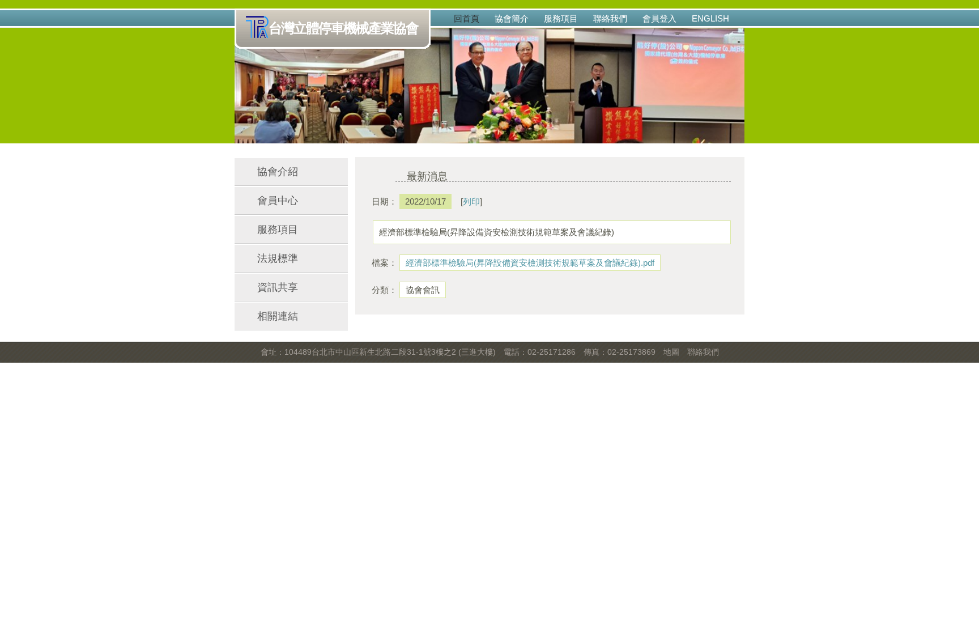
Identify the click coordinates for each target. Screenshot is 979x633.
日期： (382, 201)
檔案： (382, 262)
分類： (382, 290)
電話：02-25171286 (540, 351)
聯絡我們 (610, 18)
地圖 (671, 351)
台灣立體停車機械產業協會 (343, 28)
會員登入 (659, 18)
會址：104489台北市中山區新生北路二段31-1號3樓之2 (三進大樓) (378, 351)
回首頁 (466, 18)
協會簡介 (512, 18)
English (710, 18)
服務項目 (561, 18)
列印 (471, 201)
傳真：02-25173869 (619, 351)
